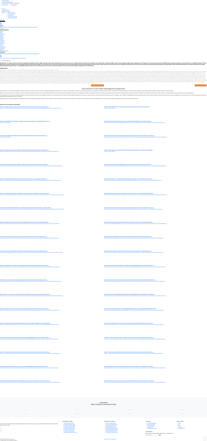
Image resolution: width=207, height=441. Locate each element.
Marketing (2, 37)
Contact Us (180, 427)
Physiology (2, 40)
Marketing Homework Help (69, 425)
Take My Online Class (6, 11)
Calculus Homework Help (69, 427)
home (1, 58)
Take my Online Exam (12, 17)
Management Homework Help (70, 432)
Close (1, 25)
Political (1, 39)
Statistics (2, 35)
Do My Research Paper (12, 16)
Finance (1, 44)
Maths (1, 32)
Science (1, 45)
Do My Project (11, 15)
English (1, 36)
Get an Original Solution (200, 85)
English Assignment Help (111, 425)
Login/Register (14, 5)
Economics (2, 34)
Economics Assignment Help (111, 424)
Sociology (2, 41)
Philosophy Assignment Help (112, 432)
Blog (179, 425)
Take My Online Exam (35, 53)
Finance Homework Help (69, 429)
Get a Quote (2, 21)
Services (3, 12)
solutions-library (6, 58)
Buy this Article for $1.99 (97, 85)
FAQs (3, 19)
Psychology (2, 43)
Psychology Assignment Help (112, 429)
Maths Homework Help (69, 423)
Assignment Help (5, 10)
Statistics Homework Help (69, 424)
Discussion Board (11, 12)
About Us (3, 8)
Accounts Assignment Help (111, 431)
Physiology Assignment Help (111, 428)
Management (2, 46)
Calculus (1, 49)
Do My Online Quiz (11, 14)
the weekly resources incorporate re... (18, 58)
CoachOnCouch (12, 439)
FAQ (179, 424)
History (1, 31)
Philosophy (2, 48)
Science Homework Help (69, 431)
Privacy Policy (113, 439)
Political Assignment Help (111, 427)
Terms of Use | (107, 439)
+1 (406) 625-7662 (5, 0)
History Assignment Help (111, 423)
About (179, 423)
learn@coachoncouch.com (7, 2)
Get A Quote (35, 27)
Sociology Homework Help (69, 428)
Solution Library (5, 4)
